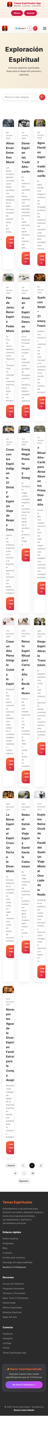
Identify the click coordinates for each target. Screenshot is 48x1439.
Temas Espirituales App (14, 1352)
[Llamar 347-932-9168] (30, 28)
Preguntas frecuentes (13, 1288)
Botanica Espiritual (12, 1312)
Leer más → (11, 242)
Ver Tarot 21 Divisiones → (24, 1385)
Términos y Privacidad (14, 1293)
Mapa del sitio (10, 1317)
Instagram (8, 1338)
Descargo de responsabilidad (17, 1262)
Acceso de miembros (13, 1283)
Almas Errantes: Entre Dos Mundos (12, 153)
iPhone (17, 13)
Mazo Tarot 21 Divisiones (15, 1298)
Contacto (7, 1252)
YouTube (7, 1343)
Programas (8, 1243)
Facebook (8, 1333)
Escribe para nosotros (14, 1257)
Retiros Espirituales (12, 1307)
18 (33, 1173)
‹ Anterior (11, 1165)
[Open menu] (43, 28)
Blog (5, 1248)
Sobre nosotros (10, 1238)
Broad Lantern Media (24, 1410)
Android (30, 13)
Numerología (9, 1302)
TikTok (6, 1348)
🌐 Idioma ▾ (20, 28)
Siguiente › (24, 1181)
